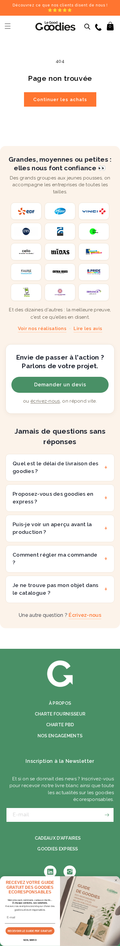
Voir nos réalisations (42, 328)
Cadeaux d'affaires (58, 838)
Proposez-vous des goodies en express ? (53, 498)
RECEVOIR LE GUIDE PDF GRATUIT (30, 930)
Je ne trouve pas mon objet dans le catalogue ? (55, 589)
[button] (7, 26)
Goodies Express (57, 848)
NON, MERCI (30, 940)
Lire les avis (88, 328)
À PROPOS (60, 703)
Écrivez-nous (85, 615)
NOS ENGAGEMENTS (60, 735)
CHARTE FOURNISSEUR (60, 713)
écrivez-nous (45, 401)
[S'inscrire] (107, 815)
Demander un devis (60, 385)
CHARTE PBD (60, 724)
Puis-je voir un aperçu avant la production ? (52, 528)
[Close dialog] (116, 880)
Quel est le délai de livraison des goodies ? (55, 467)
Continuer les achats (60, 99)
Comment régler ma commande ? (55, 559)
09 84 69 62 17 (99, 26)
